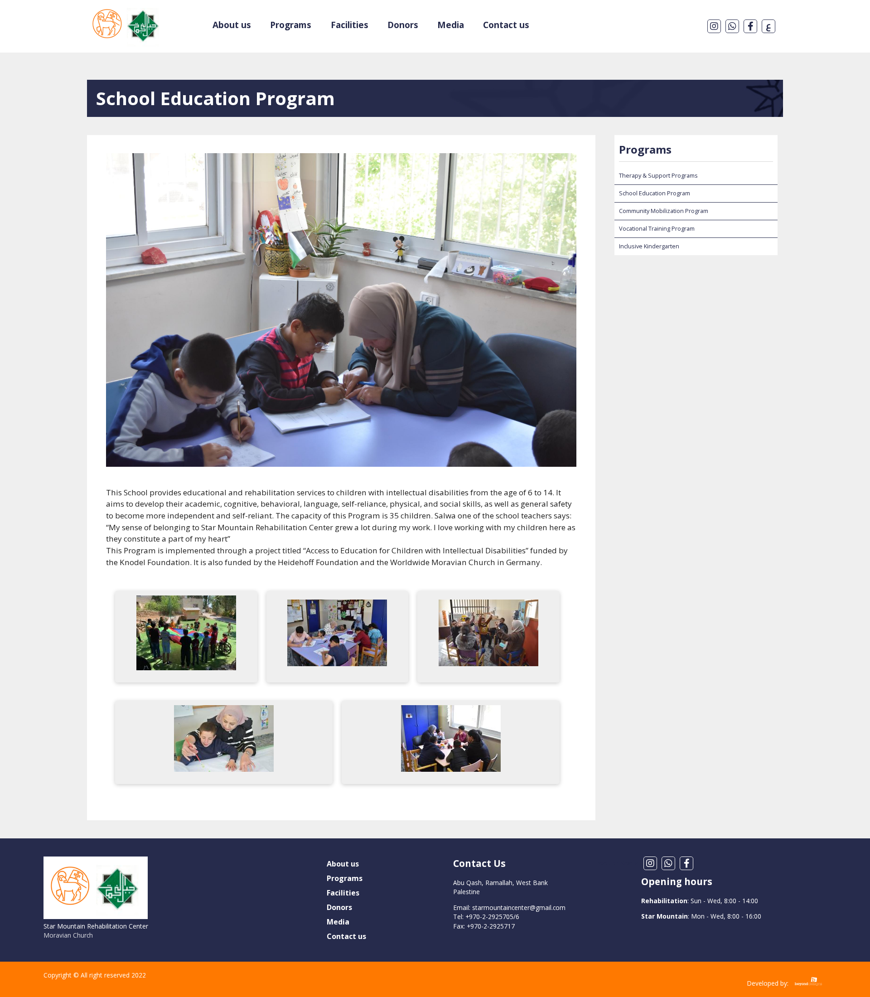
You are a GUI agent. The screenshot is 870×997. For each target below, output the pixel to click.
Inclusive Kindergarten (649, 246)
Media (450, 25)
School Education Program (654, 193)
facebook (750, 26)
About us (232, 25)
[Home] (126, 10)
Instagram (714, 26)
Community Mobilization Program (663, 211)
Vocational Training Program (657, 228)
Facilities (349, 25)
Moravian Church (68, 935)
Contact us (506, 25)
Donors (402, 25)
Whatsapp (732, 26)
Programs (290, 25)
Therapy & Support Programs (658, 175)
